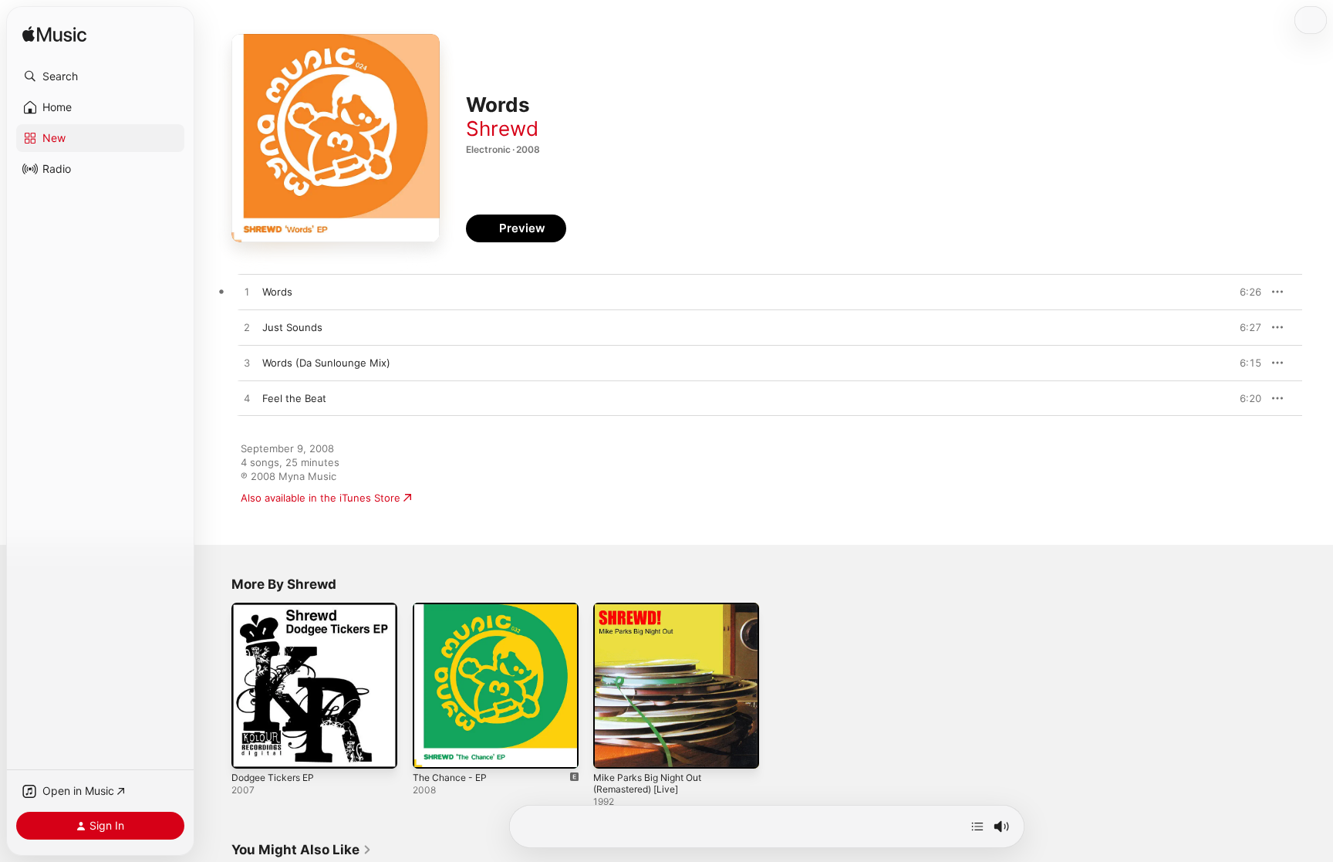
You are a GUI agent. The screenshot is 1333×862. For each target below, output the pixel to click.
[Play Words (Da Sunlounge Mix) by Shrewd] (246, 363)
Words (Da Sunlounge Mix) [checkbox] (326, 363)
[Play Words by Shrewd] (246, 292)
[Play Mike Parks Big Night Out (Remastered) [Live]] (612, 749)
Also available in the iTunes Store (320, 498)
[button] (100, 76)
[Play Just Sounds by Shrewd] (246, 328)
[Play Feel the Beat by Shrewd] (246, 399)
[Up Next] (977, 826)
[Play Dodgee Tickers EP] (250, 749)
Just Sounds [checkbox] (292, 327)
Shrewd (502, 128)
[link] (301, 849)
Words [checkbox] (277, 292)
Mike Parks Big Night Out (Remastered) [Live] (653, 615)
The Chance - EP (453, 609)
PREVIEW (1244, 291)
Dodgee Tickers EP (276, 609)
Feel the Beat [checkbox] (294, 398)
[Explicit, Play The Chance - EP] (432, 749)
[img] (54, 35)
